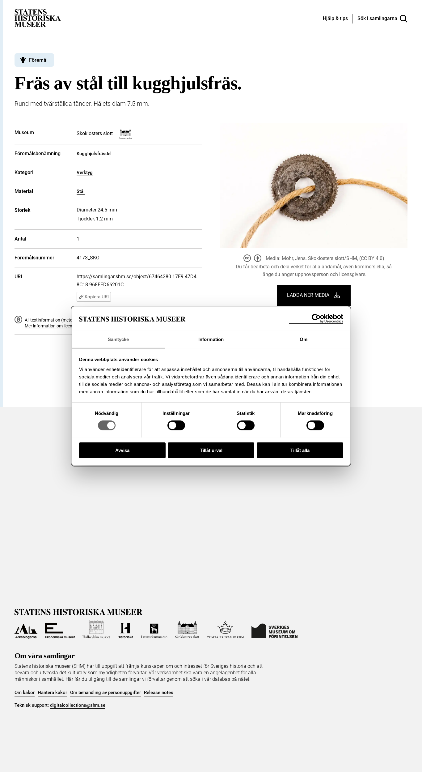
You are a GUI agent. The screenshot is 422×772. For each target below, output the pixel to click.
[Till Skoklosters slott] (187, 630)
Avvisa (122, 450)
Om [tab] (303, 339)
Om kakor (25, 692)
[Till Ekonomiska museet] (60, 630)
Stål (81, 191)
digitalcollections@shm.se (77, 705)
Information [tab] (211, 339)
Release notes (158, 692)
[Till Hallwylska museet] (96, 630)
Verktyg (85, 172)
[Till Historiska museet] (125, 630)
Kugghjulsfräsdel (94, 153)
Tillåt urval (211, 450)
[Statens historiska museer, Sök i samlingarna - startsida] (38, 17)
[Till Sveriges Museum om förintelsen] (274, 630)
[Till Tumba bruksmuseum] (225, 630)
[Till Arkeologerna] (26, 630)
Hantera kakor (52, 692)
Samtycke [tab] (118, 339)
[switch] (176, 425)
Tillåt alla (300, 450)
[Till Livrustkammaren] (154, 630)
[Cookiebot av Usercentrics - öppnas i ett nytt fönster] (316, 318)
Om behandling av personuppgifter (105, 692)
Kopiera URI (97, 297)
